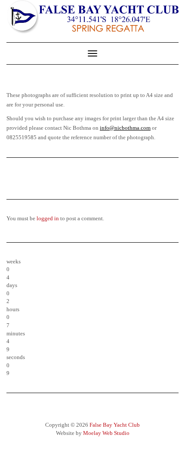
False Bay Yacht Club (114, 425)
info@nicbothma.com (125, 128)
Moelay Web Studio (106, 433)
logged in (48, 218)
